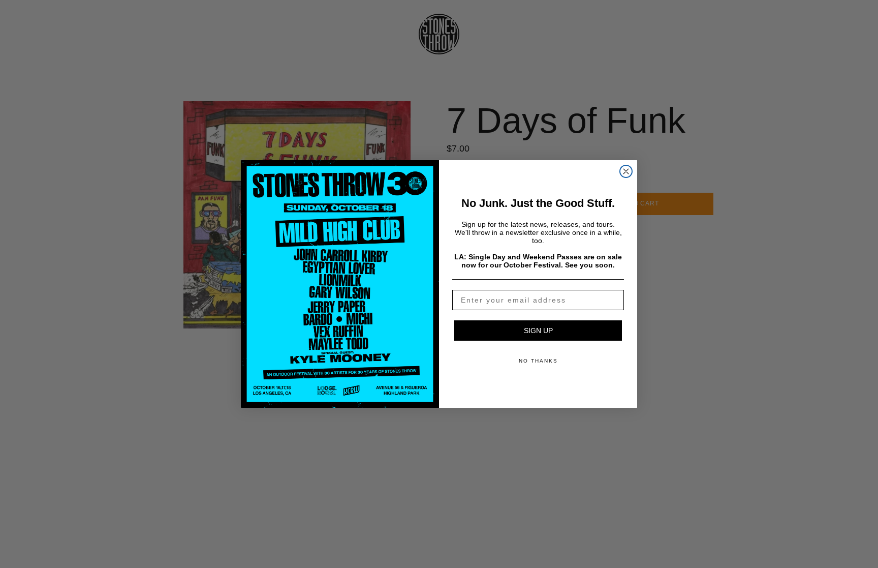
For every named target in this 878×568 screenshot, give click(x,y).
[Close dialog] (626, 171)
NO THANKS (538, 361)
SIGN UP (538, 330)
